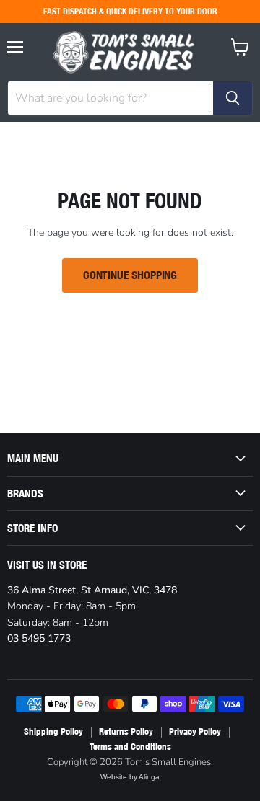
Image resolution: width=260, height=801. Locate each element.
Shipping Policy (53, 731)
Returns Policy (126, 731)
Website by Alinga (130, 777)
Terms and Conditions (130, 746)
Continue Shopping (130, 275)
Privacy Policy (195, 731)
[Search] (232, 98)
